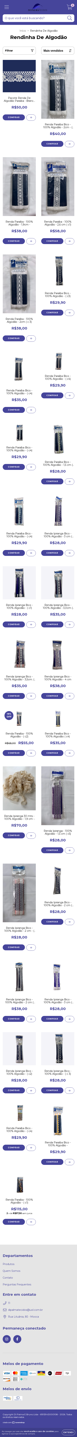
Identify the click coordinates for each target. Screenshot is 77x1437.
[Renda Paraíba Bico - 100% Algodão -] (69, 1162)
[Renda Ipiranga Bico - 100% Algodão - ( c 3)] (69, 1090)
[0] (70, 8)
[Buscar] (70, 18)
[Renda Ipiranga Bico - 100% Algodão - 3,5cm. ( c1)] (31, 696)
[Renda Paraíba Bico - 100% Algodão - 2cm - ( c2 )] (69, 144)
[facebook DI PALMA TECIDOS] (17, 1339)
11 (9, 1303)
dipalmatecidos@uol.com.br (25, 1309)
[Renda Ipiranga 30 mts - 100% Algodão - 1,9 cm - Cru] (31, 835)
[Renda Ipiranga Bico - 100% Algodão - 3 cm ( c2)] (69, 553)
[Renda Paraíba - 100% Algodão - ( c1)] (31, 1222)
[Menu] (7, 7)
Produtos (8, 1264)
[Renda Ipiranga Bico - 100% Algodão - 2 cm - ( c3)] (31, 947)
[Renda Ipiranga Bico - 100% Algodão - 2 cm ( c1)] (69, 922)
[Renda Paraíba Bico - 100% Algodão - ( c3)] (69, 313)
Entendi (68, 1432)
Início (23, 30)
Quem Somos (11, 1271)
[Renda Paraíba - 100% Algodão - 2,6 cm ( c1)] (69, 241)
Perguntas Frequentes (17, 1284)
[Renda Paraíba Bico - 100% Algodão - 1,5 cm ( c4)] (69, 481)
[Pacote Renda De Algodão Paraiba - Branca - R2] (31, 117)
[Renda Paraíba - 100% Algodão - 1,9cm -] (31, 241)
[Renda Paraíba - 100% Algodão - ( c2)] (31, 753)
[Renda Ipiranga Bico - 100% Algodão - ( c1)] (31, 625)
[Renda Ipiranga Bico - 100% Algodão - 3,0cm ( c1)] (69, 625)
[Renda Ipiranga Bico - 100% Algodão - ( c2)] (31, 1090)
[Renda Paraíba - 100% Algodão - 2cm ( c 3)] (31, 338)
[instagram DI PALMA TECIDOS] (7, 1339)
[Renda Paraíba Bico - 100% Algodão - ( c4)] (31, 410)
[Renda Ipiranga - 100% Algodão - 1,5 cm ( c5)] (69, 850)
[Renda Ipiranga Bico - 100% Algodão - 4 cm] (69, 696)
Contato (8, 1277)
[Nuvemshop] (14, 1423)
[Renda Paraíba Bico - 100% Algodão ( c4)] (69, 753)
